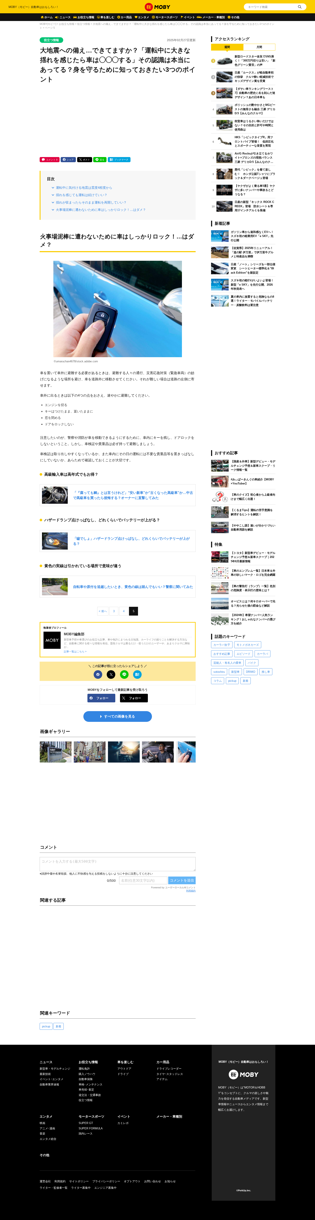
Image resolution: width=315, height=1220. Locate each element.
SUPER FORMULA (91, 1128)
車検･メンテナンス (90, 1084)
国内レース (86, 1133)
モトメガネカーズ (248, 644)
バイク (252, 662)
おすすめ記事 (221, 653)
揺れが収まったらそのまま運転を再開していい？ (91, 202)
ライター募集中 (81, 1187)
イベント (189, 17)
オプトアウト (132, 1181)
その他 (235, 17)
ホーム (48, 17)
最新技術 (45, 1074)
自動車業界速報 (49, 1084)
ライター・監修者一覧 (54, 1187)
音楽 (42, 1133)
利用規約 (191, 890)
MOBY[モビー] (48, 23)
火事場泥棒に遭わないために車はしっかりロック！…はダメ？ (101, 209)
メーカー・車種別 (213, 17)
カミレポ (123, 1123)
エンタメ (143, 17)
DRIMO (250, 671)
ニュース (65, 17)
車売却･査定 (86, 1089)
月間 (259, 47)
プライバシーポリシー (106, 1181)
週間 (227, 47)
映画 (42, 1123)
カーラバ (262, 653)
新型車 (235, 671)
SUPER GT (86, 1123)
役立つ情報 (83, 23)
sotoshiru (219, 671)
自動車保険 (86, 1079)
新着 (58, 1026)
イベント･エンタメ (51, 1079)
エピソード (243, 653)
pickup (46, 1026)
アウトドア (124, 1068)
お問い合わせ (152, 1181)
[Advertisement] (118, 121)
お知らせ (170, 1181)
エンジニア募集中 (105, 1187)
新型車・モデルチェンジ (55, 1068)
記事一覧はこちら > (75, 651)
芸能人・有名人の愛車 (227, 662)
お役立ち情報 (86, 17)
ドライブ (123, 1074)
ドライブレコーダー (169, 1068)
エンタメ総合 (48, 1139)
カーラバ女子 (221, 644)
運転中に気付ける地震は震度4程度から (84, 187)
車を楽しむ (107, 17)
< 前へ (103, 611)
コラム (217, 680)
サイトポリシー (79, 1181)
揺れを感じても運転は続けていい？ (81, 195)
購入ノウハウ (87, 1074)
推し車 (266, 671)
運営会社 (45, 1181)
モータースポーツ (167, 17)
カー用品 (126, 17)
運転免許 (84, 1068)
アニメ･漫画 (47, 1128)
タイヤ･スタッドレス (169, 1074)
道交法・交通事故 (90, 1095)
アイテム (162, 1079)
